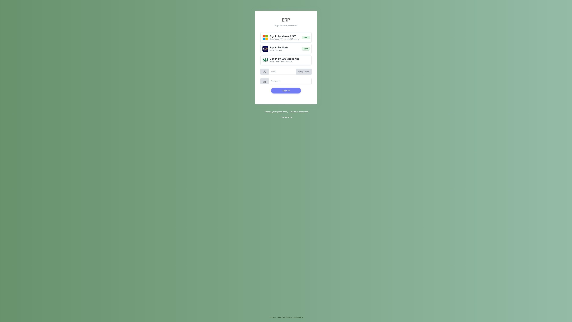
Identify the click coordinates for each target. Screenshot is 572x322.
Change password (299, 111)
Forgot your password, (276, 111)
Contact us (286, 117)
